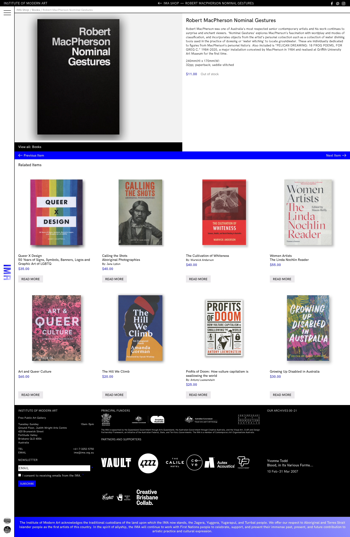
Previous (34, 155)
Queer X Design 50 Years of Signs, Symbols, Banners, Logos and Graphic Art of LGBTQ (54, 262)
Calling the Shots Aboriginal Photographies (121, 262)
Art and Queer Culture (34, 374)
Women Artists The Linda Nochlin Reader (289, 260)
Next (333, 155)
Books (36, 10)
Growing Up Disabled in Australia (295, 374)
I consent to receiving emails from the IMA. (53, 474)
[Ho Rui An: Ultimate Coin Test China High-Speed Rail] (7, 520)
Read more (30, 279)
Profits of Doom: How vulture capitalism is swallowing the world (217, 378)
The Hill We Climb (116, 374)
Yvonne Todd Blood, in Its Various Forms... (290, 463)
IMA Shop (22, 10)
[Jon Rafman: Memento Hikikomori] (7, 529)
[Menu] (3, 9)
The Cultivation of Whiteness (207, 260)
